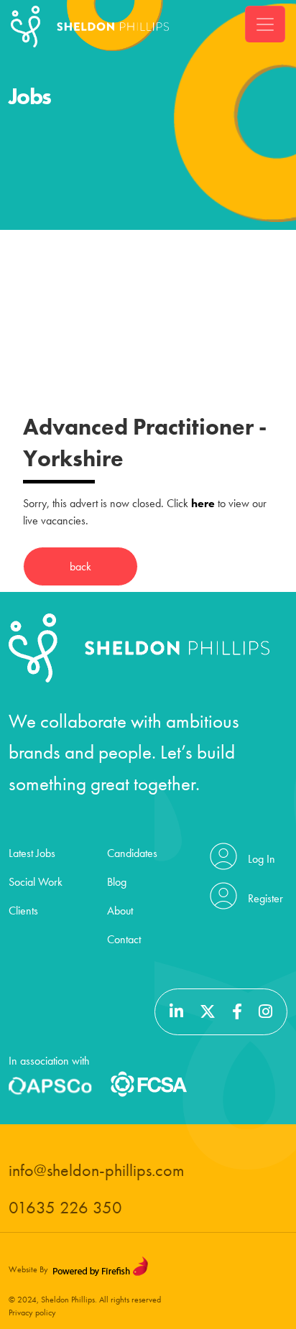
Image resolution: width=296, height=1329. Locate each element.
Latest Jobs (32, 853)
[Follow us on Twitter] (209, 1011)
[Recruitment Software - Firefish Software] (100, 1266)
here (203, 503)
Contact (124, 939)
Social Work (36, 881)
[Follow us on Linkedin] (178, 1011)
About (120, 910)
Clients (23, 910)
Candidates (132, 853)
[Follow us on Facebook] (239, 1011)
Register (265, 898)
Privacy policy (32, 1312)
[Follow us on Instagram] (265, 1011)
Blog (116, 881)
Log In (261, 858)
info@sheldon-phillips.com (96, 1170)
